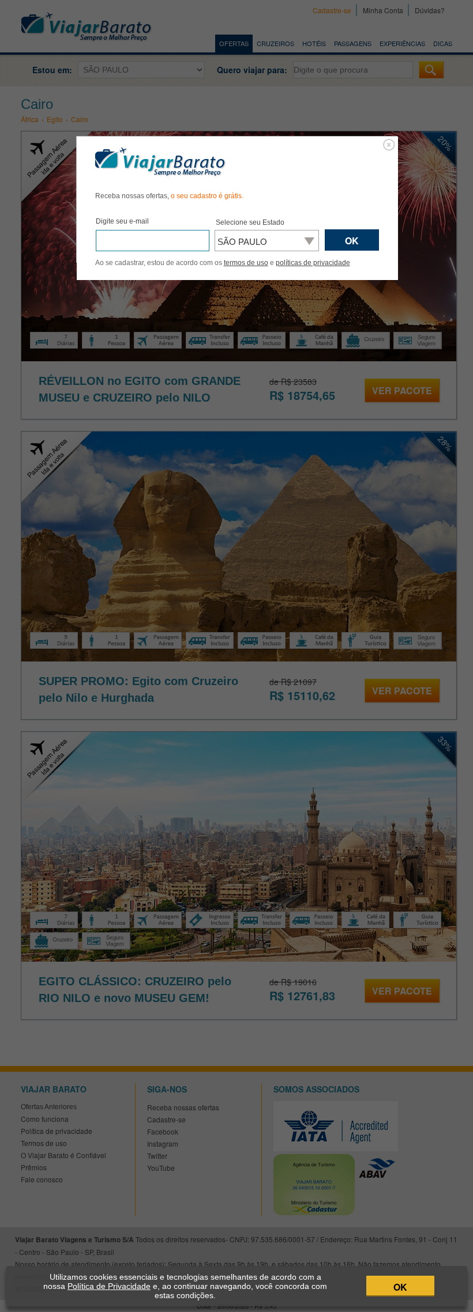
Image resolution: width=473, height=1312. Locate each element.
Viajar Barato (160, 161)
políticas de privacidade (313, 263)
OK (400, 1287)
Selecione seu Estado (250, 222)
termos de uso (246, 263)
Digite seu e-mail (122, 221)
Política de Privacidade (109, 1286)
